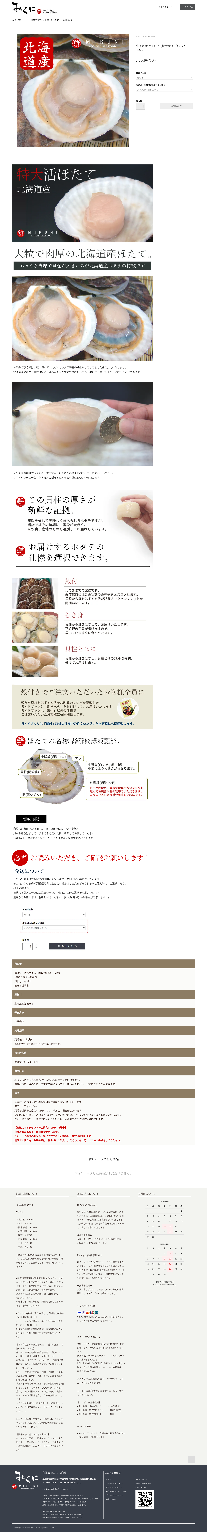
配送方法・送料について (115, 1487)
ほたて (138, 36)
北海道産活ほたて (149, 36)
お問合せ (68, 20)
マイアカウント (165, 7)
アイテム (189, 7)
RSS (137, 1487)
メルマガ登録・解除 (143, 1483)
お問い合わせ (111, 1499)
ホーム (108, 1479)
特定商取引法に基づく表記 (45, 20)
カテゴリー (18, 20)
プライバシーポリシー (114, 1495)
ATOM (143, 1487)
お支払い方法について (114, 1483)
